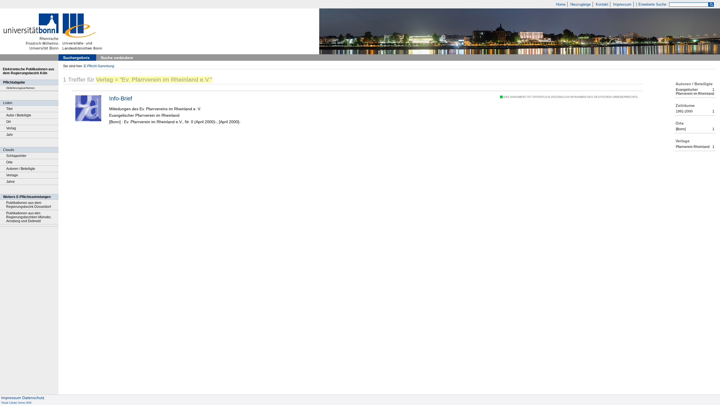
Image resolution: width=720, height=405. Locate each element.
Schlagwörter (16, 156)
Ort (8, 122)
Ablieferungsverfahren (20, 87)
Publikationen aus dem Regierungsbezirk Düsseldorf (28, 205)
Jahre (10, 182)
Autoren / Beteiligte (20, 169)
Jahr (9, 135)
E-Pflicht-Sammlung (99, 66)
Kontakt (602, 4)
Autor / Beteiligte (18, 115)
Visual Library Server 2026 (16, 402)
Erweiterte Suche (652, 4)
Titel (9, 109)
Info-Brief (120, 98)
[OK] (711, 4)
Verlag (11, 128)
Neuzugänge (580, 4)
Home (561, 4)
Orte (9, 162)
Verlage (12, 175)
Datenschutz (33, 397)
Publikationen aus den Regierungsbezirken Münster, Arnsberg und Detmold (28, 217)
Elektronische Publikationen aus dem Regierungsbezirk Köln (28, 71)
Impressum (622, 4)
